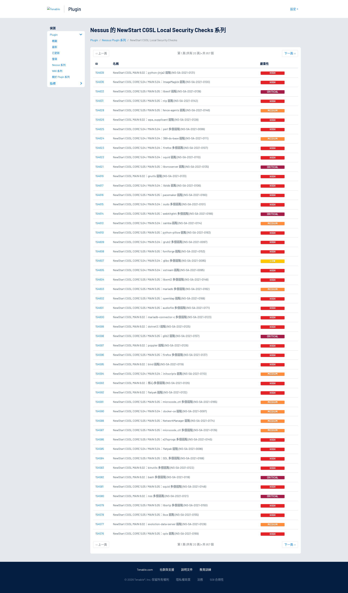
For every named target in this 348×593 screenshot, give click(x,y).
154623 (99, 147)
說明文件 (187, 569)
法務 (200, 579)
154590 (99, 411)
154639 (99, 72)
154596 (99, 354)
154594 (99, 373)
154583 (99, 467)
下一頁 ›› (290, 53)
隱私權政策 (183, 579)
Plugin (74, 9)
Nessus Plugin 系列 (114, 40)
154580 (99, 496)
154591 (99, 401)
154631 (99, 100)
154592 (99, 392)
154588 (99, 420)
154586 (99, 439)
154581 (99, 486)
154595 (99, 364)
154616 (99, 195)
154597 (99, 345)
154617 (99, 185)
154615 (99, 204)
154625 (99, 129)
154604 (99, 279)
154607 (99, 260)
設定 (293, 9)
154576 (99, 533)
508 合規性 (217, 579)
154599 (99, 326)
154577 (99, 524)
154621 (99, 166)
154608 (99, 251)
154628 (99, 110)
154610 (99, 232)
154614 (99, 213)
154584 (99, 458)
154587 (99, 430)
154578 (99, 514)
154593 (99, 383)
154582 (99, 477)
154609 (99, 242)
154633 (99, 91)
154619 (99, 176)
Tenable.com (145, 569)
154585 (99, 448)
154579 (99, 505)
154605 (99, 270)
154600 (99, 317)
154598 (99, 336)
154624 (99, 138)
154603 (99, 289)
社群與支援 (167, 569)
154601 (99, 307)
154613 (99, 223)
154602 (99, 298)
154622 (99, 157)
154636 (99, 81)
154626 (99, 119)
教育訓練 (205, 569)
